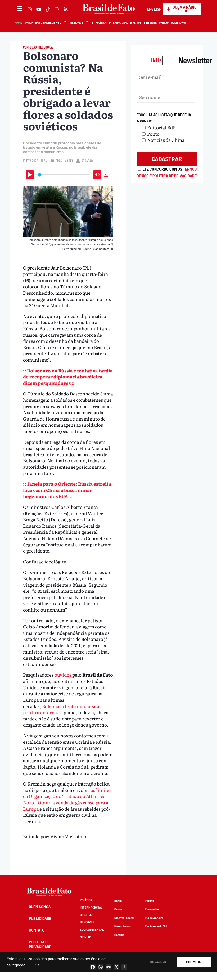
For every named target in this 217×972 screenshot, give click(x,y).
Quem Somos (178, 22)
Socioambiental (92, 929)
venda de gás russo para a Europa (65, 805)
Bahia (118, 900)
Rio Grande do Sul (156, 926)
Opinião (164, 22)
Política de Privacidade (40, 944)
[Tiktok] (47, 9)
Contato (36, 930)
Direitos (135, 22)
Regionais (76, 22)
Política (100, 22)
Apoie (18, 22)
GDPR (33, 965)
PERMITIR (193, 962)
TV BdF (28, 22)
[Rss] (65, 9)
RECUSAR (158, 962)
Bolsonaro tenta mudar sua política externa (61, 709)
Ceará (118, 909)
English (154, 9)
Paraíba (119, 935)
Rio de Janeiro (154, 917)
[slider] (63, 174)
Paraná (149, 900)
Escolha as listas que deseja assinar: (164, 118)
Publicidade (40, 918)
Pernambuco (153, 909)
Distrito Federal (124, 917)
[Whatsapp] (56, 9)
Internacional (118, 22)
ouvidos (63, 674)
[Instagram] (29, 9)
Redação (87, 160)
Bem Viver (150, 22)
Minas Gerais (122, 926)
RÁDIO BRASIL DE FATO (48, 22)
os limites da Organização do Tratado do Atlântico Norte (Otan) (67, 796)
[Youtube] (38, 9)
